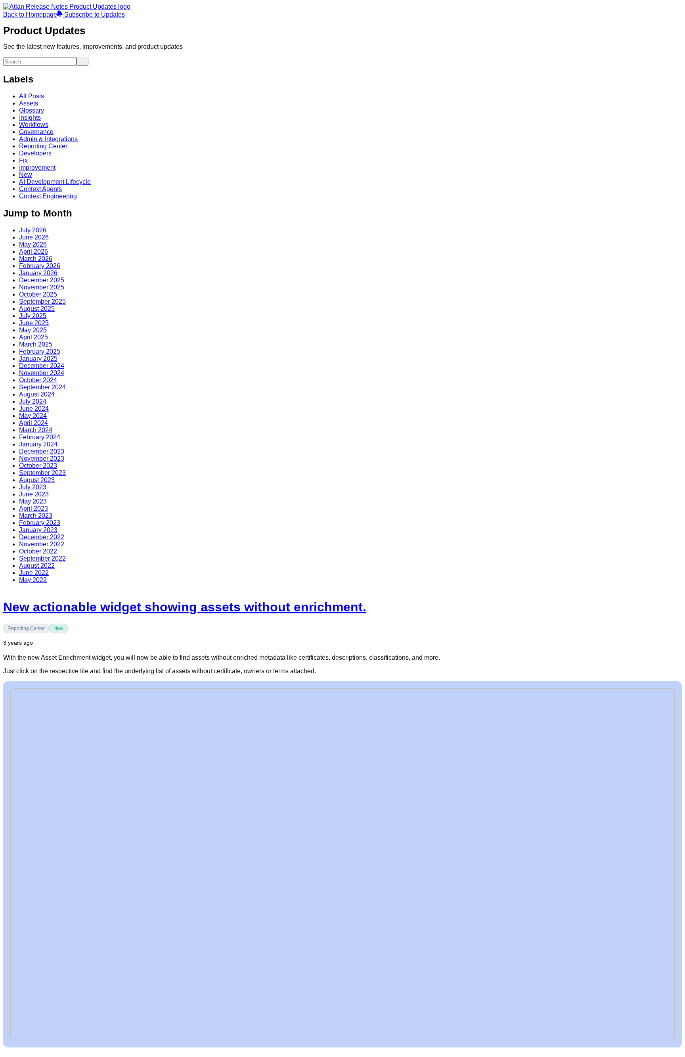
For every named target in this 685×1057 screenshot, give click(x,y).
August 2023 (37, 480)
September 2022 (42, 558)
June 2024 (34, 408)
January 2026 (38, 273)
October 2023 (38, 465)
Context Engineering (48, 196)
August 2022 (37, 565)
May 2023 (33, 501)
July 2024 (32, 401)
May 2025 (33, 330)
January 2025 (38, 358)
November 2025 (41, 287)
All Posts (31, 96)
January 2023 (38, 530)
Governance (36, 131)
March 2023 (35, 515)
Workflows (33, 124)
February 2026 (39, 265)
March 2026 (35, 258)
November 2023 (41, 458)
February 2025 (39, 351)
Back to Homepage (30, 14)
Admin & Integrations (48, 139)
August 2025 (37, 308)
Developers (35, 153)
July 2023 (32, 487)
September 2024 (42, 387)
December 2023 (41, 451)
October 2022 (38, 551)
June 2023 (34, 494)
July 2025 (32, 315)
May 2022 (33, 579)
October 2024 (38, 380)
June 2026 (34, 237)
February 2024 (39, 437)
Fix (23, 160)
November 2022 (41, 544)
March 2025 (35, 344)
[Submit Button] (82, 61)
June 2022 (34, 572)
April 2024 (33, 422)
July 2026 (32, 230)
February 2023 (39, 522)
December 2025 (41, 280)
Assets (28, 103)
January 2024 (38, 444)
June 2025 (34, 323)
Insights (30, 117)
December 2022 (41, 537)
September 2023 (42, 472)
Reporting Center (43, 146)
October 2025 (38, 294)
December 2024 (41, 365)
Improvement (37, 167)
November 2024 (41, 373)
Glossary (31, 110)
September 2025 (42, 301)
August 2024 (37, 394)
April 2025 (33, 337)
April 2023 (33, 508)
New (25, 174)
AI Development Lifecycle (55, 181)
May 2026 (33, 244)
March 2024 (35, 430)
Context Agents (40, 189)
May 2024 (33, 415)
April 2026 (33, 251)
